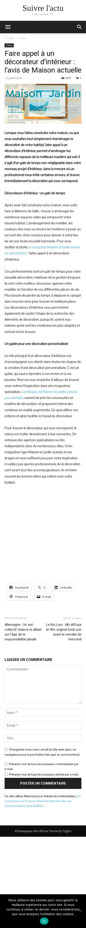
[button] (79, 27)
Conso (22, 38)
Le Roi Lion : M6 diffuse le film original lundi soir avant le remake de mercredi (63, 632)
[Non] (80, 911)
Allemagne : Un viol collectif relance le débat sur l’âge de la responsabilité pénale (23, 632)
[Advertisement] (43, 534)
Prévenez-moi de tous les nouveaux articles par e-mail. (44, 774)
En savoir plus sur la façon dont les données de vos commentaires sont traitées (43, 801)
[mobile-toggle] (7, 27)
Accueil (9, 38)
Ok (44, 921)
